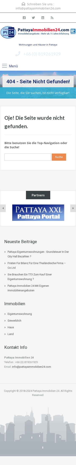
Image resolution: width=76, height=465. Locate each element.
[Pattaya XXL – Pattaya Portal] (38, 212)
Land (11, 334)
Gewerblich (14, 320)
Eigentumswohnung (20, 313)
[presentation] (3, 208)
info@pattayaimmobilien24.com (38, 8)
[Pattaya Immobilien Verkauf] (38, 34)
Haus (11, 327)
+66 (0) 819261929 (42, 53)
